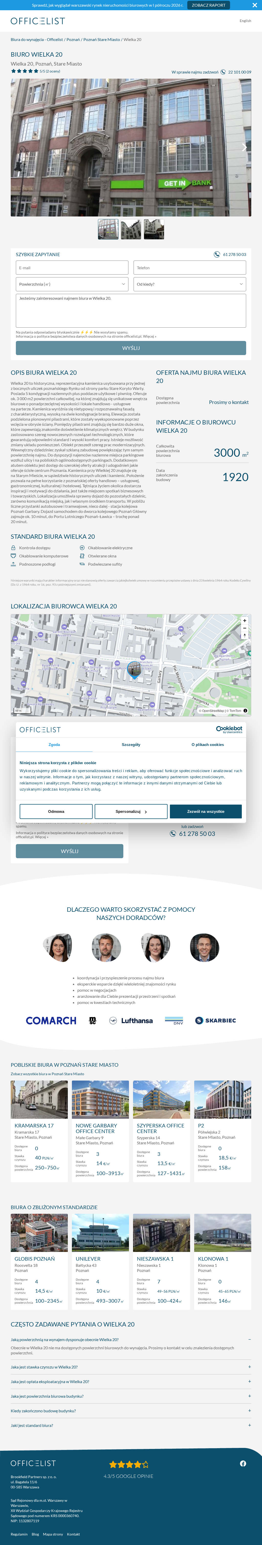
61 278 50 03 (234, 254)
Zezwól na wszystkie (206, 811)
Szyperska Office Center (160, 1128)
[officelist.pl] (33, 1463)
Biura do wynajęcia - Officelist (37, 39)
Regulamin (19, 1534)
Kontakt (73, 1534)
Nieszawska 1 (155, 1259)
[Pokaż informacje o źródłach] (245, 711)
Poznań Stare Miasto (101, 39)
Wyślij (131, 348)
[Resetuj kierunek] (244, 635)
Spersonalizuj (128, 811)
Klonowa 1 (213, 1259)
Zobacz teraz (39, 1172)
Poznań (73, 39)
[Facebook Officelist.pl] (243, 1463)
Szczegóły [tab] (131, 744)
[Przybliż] (244, 620)
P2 (201, 1125)
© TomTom (233, 710)
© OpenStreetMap (211, 710)
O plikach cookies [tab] (208, 744)
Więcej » (149, 336)
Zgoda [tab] (54, 744)
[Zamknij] (255, 5)
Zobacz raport (208, 5)
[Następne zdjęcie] (244, 147)
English (245, 20)
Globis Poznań (35, 1259)
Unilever (88, 1259)
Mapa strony (53, 1534)
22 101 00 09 (239, 71)
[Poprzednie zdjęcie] (17, 147)
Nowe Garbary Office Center (96, 1128)
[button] (131, 665)
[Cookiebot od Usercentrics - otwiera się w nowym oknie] (220, 729)
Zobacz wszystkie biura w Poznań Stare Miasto (47, 1074)
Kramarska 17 (34, 1125)
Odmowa (56, 811)
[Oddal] (244, 628)
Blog (35, 1534)
